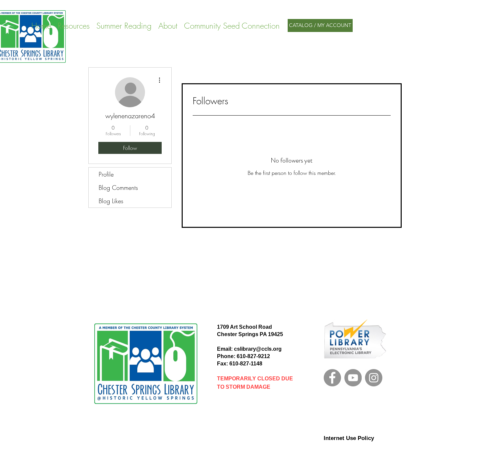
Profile (106, 174)
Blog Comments (118, 188)
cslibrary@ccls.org (258, 349)
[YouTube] (353, 377)
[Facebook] (332, 377)
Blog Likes (111, 201)
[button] (124, 25)
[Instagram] (373, 377)
